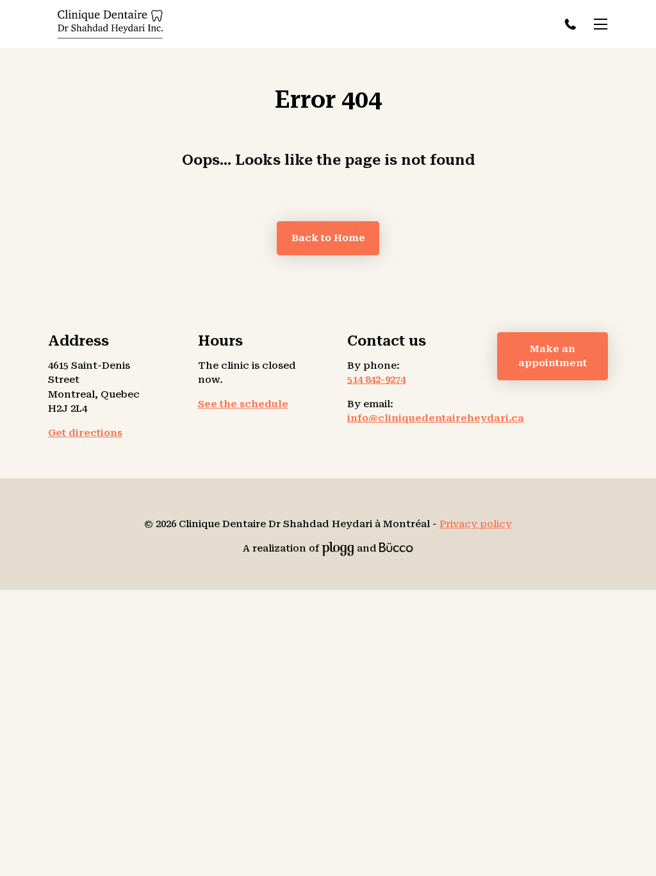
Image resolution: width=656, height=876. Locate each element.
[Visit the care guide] (396, 548)
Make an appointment (552, 356)
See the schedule (243, 404)
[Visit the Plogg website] (338, 548)
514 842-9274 (572, 24)
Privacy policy (475, 524)
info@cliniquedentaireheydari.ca (435, 418)
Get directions (85, 433)
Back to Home (328, 238)
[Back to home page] (110, 24)
